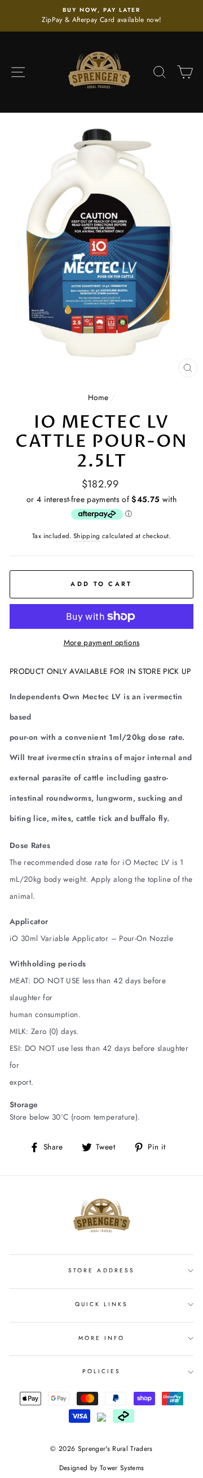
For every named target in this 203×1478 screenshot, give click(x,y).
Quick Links (102, 1304)
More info (101, 1338)
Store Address (101, 1270)
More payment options (102, 642)
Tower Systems (122, 1468)
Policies (101, 1371)
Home (98, 397)
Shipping (86, 535)
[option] (101, 16)
